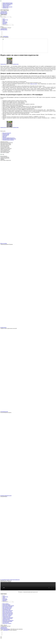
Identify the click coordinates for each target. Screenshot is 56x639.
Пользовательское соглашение (8, 139)
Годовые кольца (3, 327)
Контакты (4, 23)
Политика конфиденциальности (9, 137)
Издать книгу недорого (7, 623)
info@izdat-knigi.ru (3, 12)
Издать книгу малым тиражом (8, 605)
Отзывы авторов (6, 134)
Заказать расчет (3, 64)
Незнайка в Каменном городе (5, 495)
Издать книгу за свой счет (7, 614)
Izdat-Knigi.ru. (5, 36)
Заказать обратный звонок (7, 2)
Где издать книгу (6, 622)
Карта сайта (5, 135)
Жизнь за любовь (3, 243)
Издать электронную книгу (8, 612)
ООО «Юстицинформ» (5, 629)
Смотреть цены (15, 64)
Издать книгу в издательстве (8, 620)
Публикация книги (6, 619)
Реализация (5, 21)
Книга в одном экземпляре (8, 610)
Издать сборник (6, 603)
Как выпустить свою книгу (8, 613)
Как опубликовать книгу (7, 607)
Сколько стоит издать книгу (8, 617)
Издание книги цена (6, 616)
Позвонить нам (5, 7)
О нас (4, 18)
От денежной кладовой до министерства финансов (10, 579)
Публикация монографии (7, 621)
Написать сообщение (6, 4)
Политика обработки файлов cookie (9, 138)
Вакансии (4, 136)
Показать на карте (3, 13)
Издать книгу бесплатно (7, 611)
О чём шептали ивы (4, 411)
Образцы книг (5, 19)
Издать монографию (6, 604)
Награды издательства (7, 132)
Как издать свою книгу (7, 608)
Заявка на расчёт (6, 5)
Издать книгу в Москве (7, 615)
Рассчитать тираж (6, 133)
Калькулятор (5, 22)
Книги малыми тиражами (7, 606)
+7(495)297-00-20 (3, 11)
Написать (2, 159)
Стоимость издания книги (7, 618)
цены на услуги (33, 83)
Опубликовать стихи (6, 609)
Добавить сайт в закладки (7, 6)
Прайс (4, 20)
